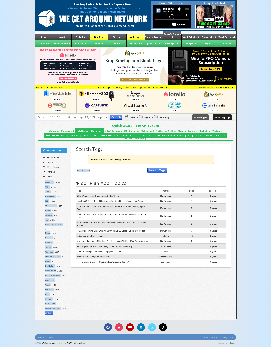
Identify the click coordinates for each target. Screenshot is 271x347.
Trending (51, 171)
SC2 (151, 135)
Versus (48, 284)
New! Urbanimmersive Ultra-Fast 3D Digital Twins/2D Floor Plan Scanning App (112, 241)
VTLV (165, 251)
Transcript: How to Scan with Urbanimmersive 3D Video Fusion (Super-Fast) (111, 230)
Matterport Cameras (89, 130)
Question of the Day (53, 256)
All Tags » (49, 313)
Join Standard (153, 43)
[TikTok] (163, 327)
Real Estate (49, 266)
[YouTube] (130, 327)
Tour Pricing (99, 43)
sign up (222, 117)
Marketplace (135, 37)
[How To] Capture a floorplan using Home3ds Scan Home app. (105, 246)
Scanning (48, 215)
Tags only (148, 117)
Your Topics (52, 162)
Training (192, 130)
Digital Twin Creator (52, 275)
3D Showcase (50, 205)
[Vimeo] (152, 327)
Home (43, 37)
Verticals (217, 130)
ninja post (232, 343)
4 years (213, 246)
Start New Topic (54, 150)
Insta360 (162, 135)
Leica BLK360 (213, 135)
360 (46, 201)
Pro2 (85, 135)
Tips (47, 220)
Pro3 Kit (74, 135)
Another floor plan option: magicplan (93, 256)
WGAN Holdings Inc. (75, 343)
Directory (117, 37)
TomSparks (166, 246)
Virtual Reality (50, 270)
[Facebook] (108, 327)
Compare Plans (81, 43)
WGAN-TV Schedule (227, 37)
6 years (213, 256)
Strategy (48, 299)
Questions (49, 252)
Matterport (67, 130)
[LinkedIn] (141, 327)
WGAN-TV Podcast (190, 37)
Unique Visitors (59, 87)
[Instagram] (119, 327)
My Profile (80, 37)
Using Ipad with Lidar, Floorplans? (92, 235)
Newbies (48, 242)
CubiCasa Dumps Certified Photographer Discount (99, 251)
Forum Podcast (209, 37)
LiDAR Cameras (113, 130)
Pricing (47, 261)
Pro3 (62, 135)
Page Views (120, 87)
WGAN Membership (135, 138)
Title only (133, 117)
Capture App (50, 303)
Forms (117, 43)
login (200, 117)
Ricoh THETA (108, 135)
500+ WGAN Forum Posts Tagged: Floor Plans (98, 195)
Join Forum (44, 43)
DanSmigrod (165, 195)
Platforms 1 (147, 130)
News (47, 233)
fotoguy (165, 235)
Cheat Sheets (178, 130)
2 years (213, 195)
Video (47, 187)
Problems (49, 237)
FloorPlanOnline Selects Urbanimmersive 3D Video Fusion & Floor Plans (110, 201)
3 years (213, 201)
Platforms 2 (162, 130)
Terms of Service (210, 337)
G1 (223, 135)
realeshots (166, 261)
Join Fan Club (136, 43)
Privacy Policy (227, 337)
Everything (163, 117)
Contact (41, 337)
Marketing (204, 130)
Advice (47, 191)
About (62, 37)
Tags (49, 176)
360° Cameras (131, 130)
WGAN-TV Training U (172, 36)
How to (48, 210)
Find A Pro (98, 37)
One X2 (198, 135)
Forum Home (53, 157)
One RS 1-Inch (175, 135)
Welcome (54, 130)
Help (50, 337)
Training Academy (153, 37)
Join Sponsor (190, 43)
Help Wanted (50, 196)
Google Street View (52, 308)
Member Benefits (62, 43)
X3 (189, 135)
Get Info (57, 99)
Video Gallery (53, 166)
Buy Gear (209, 43)
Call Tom (227, 43)
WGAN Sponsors (172, 43)
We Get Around (48, 343)
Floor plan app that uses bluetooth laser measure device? (103, 261)
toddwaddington (166, 256)
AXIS (94, 135)
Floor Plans (49, 280)
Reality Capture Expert (54, 224)
